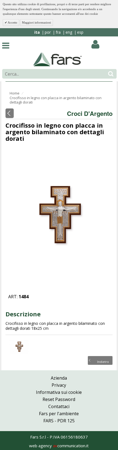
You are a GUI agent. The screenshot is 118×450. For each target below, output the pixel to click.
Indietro (103, 361)
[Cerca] (111, 74)
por (48, 32)
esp (80, 32)
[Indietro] (9, 113)
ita (37, 32)
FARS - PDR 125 (59, 421)
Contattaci (58, 406)
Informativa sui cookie (59, 392)
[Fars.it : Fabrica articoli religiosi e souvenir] (57, 59)
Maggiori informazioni (36, 22)
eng (69, 32)
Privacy (59, 385)
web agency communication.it (59, 445)
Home (14, 93)
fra (58, 32)
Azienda (59, 378)
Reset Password (59, 399)
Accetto (12, 22)
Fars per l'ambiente (59, 414)
